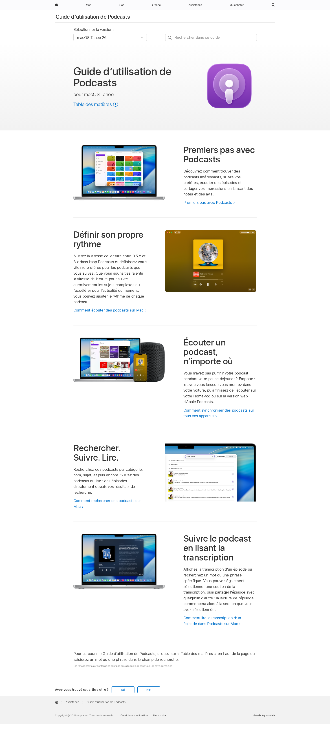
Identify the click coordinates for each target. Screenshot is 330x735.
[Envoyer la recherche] (170, 37)
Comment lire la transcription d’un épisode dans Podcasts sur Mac (212, 621)
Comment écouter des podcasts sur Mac (108, 310)
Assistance (72, 702)
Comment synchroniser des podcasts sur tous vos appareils (218, 413)
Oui (123, 689)
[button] (273, 5)
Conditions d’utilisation (134, 715)
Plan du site (159, 715)
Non (148, 689)
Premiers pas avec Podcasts (207, 202)
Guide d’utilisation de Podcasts (93, 16)
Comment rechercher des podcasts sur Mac (107, 503)
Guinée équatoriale (264, 715)
